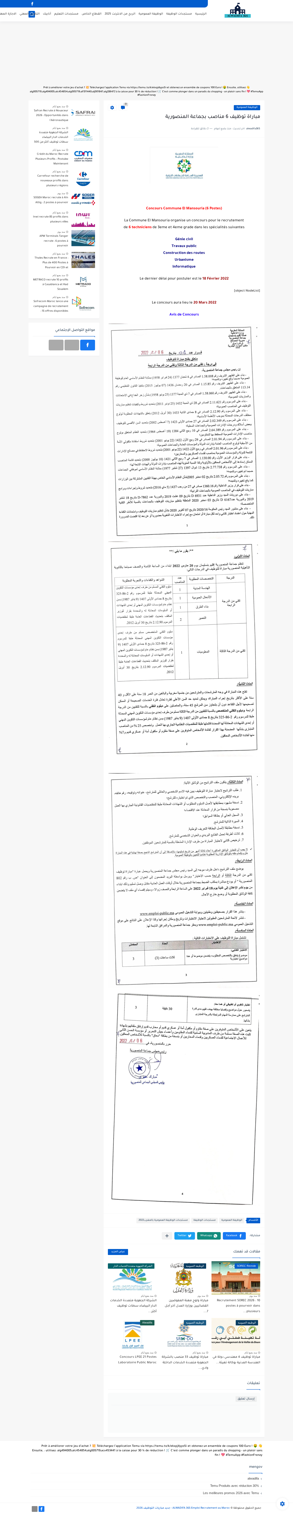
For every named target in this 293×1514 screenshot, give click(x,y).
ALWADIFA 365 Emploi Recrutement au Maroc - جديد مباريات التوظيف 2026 (183, 1508)
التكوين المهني (30, 14)
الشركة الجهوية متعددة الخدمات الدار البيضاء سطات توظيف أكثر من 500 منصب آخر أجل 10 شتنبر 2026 (51, 138)
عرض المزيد (118, 1252)
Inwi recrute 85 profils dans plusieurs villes (50, 219)
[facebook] (32, 4)
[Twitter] (56, 345)
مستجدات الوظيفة (179, 14)
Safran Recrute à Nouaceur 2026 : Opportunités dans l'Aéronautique (51, 115)
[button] (234, 1236)
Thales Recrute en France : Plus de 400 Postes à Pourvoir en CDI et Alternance (51, 264)
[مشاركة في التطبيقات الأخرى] (167, 1236)
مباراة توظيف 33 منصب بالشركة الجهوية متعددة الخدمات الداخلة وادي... (185, 1363)
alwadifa (253, 1478)
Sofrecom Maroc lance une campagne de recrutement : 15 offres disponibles (50, 306)
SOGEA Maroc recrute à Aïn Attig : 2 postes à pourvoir (50, 200)
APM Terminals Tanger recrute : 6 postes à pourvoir (53, 241)
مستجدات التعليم (66, 14)
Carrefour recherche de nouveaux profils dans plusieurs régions (52, 181)
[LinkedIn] (72, 345)
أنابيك (47, 14)
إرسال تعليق (246, 1399)
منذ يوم (253, 1295)
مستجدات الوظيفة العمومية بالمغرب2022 (163, 1220)
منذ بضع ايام (147, 1295)
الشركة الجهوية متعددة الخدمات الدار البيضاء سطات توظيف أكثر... (133, 1306)
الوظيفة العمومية (151, 14)
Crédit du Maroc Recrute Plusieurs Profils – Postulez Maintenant (51, 159)
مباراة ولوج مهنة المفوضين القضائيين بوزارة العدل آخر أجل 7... (186, 1306)
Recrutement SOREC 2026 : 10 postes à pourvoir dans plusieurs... (238, 1306)
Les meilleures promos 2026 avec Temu (231, 1493)
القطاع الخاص (91, 14)
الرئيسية (201, 14)
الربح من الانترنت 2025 (120, 14)
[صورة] (83, 113)
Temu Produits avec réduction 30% (234, 1485)
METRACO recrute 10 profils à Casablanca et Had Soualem (50, 284)
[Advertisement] (146, 56)
